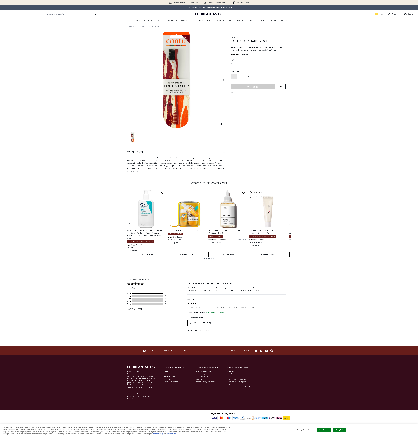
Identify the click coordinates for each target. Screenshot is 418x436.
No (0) (208, 323)
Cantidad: (235, 72)
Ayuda (166, 371)
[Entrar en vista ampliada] (221, 124)
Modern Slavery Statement (205, 382)
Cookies (199, 379)
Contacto (167, 379)
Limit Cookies (323, 430)
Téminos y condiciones (204, 371)
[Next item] (289, 224)
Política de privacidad (203, 376)
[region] (209, 430)
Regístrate (183, 351)
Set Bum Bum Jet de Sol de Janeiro (183, 230)
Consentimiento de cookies (137, 394)
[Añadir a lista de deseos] (281, 86)
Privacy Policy (158, 434)
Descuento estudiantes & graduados (240, 387)
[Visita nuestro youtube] (266, 350)
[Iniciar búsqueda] (95, 13)
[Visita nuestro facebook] (256, 350)
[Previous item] (129, 224)
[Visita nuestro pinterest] (271, 350)
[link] (394, 14)
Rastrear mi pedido (171, 382)
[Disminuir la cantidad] (234, 76)
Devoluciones (169, 374)
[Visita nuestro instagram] (261, 350)
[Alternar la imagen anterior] (129, 80)
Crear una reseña (136, 309)
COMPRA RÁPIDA (146, 254)
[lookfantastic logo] (209, 14)
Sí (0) (194, 323)
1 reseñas (244, 54)
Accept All (339, 430)
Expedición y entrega (203, 374)
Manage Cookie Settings (305, 430)
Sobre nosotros (233, 371)
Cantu (137, 26)
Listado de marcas (234, 374)
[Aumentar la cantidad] (248, 76)
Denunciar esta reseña (198, 331)
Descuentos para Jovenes (237, 379)
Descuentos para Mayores (237, 382)
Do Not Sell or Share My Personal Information (139, 397)
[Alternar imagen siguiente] (223, 80)
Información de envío (172, 376)
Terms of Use (171, 434)
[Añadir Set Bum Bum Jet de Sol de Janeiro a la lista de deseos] (203, 192)
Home (130, 26)
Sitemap (230, 384)
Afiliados (230, 376)
